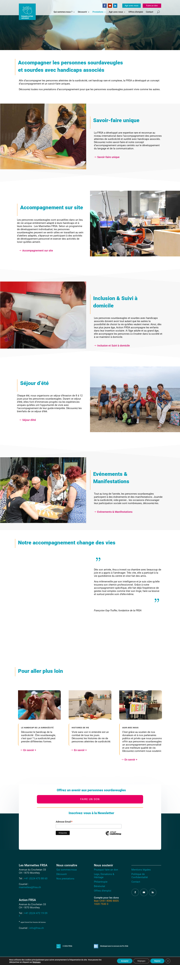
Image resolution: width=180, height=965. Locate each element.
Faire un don (152, 5)
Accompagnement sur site (37, 250)
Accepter (124, 961)
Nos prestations (65, 878)
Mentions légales (141, 869)
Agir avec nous (131, 5)
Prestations (98, 12)
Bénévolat (99, 886)
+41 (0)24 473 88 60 (35, 878)
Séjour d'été (29, 420)
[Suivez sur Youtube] (110, 6)
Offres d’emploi (135, 12)
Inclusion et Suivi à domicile (113, 345)
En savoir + (29, 750)
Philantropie (100, 881)
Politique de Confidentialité (139, 876)
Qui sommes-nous (66, 869)
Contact (149, 12)
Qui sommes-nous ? (63, 12)
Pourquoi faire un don (106, 869)
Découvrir (82, 12)
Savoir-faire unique (108, 157)
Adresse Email (64, 822)
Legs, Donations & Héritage (104, 876)
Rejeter (157, 961)
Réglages (36, 962)
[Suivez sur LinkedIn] (115, 6)
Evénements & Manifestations (114, 511)
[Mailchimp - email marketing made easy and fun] (113, 834)
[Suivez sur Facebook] (105, 6)
